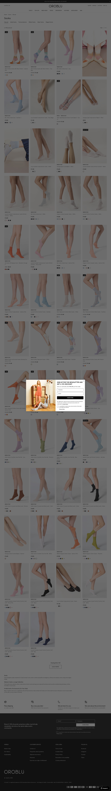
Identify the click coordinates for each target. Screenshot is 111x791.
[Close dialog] (83, 381)
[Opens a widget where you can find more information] (104, 788)
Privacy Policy (65, 404)
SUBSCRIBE (70, 397)
